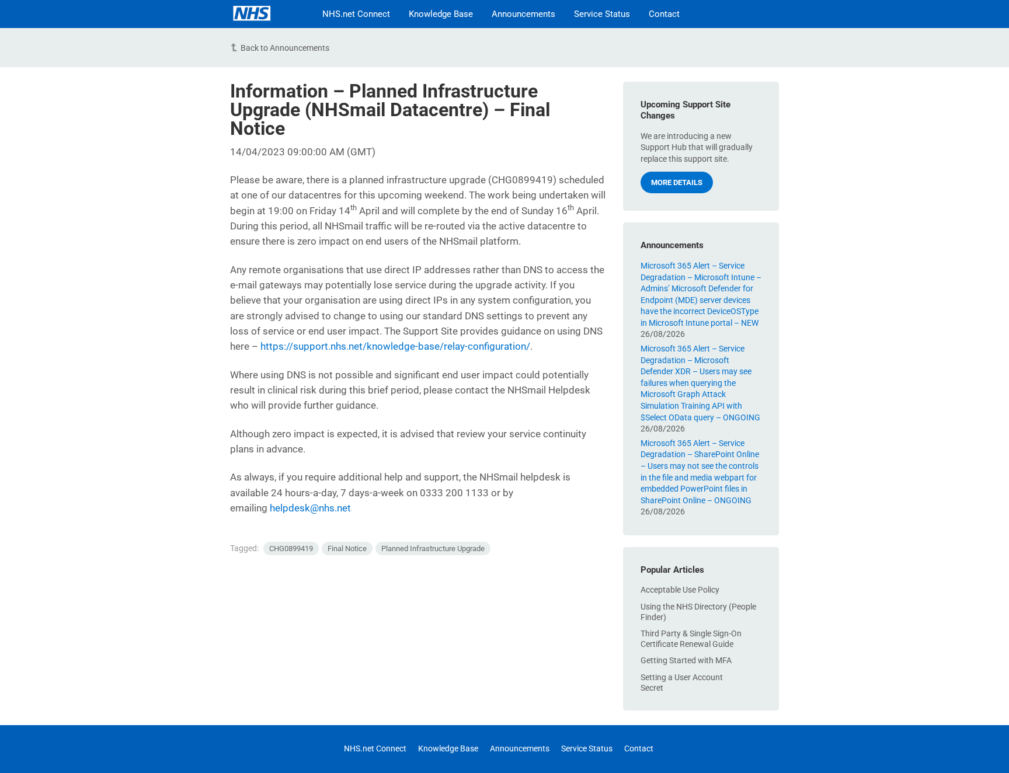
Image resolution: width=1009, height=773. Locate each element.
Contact (664, 14)
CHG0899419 (291, 548)
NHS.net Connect (356, 14)
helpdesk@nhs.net (310, 508)
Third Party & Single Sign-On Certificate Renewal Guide (691, 639)
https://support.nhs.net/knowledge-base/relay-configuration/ (395, 346)
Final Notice (347, 548)
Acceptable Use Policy (680, 589)
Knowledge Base (441, 14)
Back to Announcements (285, 48)
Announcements (523, 14)
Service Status (602, 14)
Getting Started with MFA (686, 660)
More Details (676, 182)
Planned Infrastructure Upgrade (433, 548)
